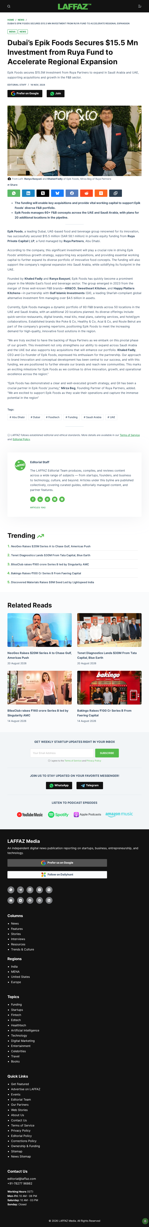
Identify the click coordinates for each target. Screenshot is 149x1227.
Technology (19, 1035)
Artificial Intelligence (25, 1030)
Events (15, 1094)
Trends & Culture (22, 949)
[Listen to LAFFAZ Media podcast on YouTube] (29, 815)
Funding (72, 417)
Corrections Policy (24, 1141)
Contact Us (19, 1120)
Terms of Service (73, 760)
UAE (111, 417)
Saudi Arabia (92, 417)
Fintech (16, 1015)
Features (17, 929)
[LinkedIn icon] (40, 499)
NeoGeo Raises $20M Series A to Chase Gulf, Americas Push (50, 546)
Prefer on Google (27, 93)
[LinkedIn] (28, 193)
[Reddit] (86, 193)
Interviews (18, 939)
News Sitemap (21, 1156)
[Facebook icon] (33, 499)
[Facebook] (72, 193)
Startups (17, 1010)
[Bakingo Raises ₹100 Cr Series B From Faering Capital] (109, 688)
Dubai (35, 417)
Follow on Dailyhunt (59, 874)
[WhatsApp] (13, 193)
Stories (16, 934)
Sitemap (16, 1151)
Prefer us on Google (59, 862)
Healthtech (18, 1025)
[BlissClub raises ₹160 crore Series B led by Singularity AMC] (39, 688)
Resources (18, 944)
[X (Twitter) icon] (54, 499)
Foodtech (52, 417)
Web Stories (19, 1110)
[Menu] (140, 6)
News (23, 31)
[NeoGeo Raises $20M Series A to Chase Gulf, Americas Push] (39, 630)
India (14, 966)
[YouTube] (20, 900)
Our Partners (20, 1104)
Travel (15, 1056)
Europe (16, 982)
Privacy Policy (93, 760)
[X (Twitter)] (43, 193)
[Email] (10, 900)
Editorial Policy (21, 1136)
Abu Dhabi (17, 417)
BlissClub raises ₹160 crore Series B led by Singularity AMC (50, 564)
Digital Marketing (23, 1041)
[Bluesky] (57, 193)
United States (20, 977)
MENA (12, 31)
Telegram (92, 785)
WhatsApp (61, 785)
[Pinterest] (39, 900)
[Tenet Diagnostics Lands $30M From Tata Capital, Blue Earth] (109, 630)
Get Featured (20, 1084)
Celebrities (18, 1051)
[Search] (8, 6)
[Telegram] (20, 889)
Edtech (16, 1020)
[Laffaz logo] (74, 6)
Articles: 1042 (38, 507)
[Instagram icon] (62, 499)
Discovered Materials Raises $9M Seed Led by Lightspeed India (52, 582)
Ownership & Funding (25, 1146)
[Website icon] (47, 499)
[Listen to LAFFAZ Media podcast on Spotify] (58, 815)
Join (57, 93)
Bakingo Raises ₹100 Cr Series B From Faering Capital (46, 573)
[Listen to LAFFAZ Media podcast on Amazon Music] (119, 815)
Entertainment (21, 1046)
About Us (17, 1115)
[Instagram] (39, 889)
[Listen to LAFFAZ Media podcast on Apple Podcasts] (87, 815)
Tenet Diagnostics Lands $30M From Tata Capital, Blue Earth (50, 555)
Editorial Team (21, 1099)
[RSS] (49, 900)
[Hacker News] (101, 193)
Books (15, 1061)
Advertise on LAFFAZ (25, 1089)
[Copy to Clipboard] (115, 193)
